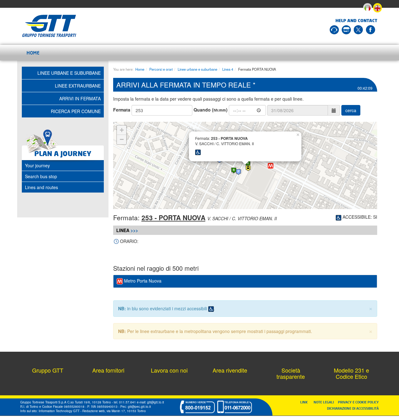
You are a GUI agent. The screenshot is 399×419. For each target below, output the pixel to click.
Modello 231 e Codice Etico (351, 373)
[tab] (245, 281)
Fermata (121, 110)
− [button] (122, 139)
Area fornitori (108, 370)
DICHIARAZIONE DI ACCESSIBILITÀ (353, 408)
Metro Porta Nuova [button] (142, 280)
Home (33, 52)
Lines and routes (41, 187)
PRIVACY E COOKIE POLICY (358, 402)
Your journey (37, 165)
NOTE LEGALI (325, 402)
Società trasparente (290, 373)
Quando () (211, 110)
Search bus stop (41, 176)
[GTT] (49, 25)
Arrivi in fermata (80, 98)
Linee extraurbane (78, 86)
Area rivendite (230, 370)
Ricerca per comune (76, 111)
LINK (305, 402)
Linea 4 (227, 69)
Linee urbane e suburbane (197, 69)
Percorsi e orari (161, 69)
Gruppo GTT (47, 370)
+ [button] (122, 130)
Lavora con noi (169, 370)
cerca (350, 110)
